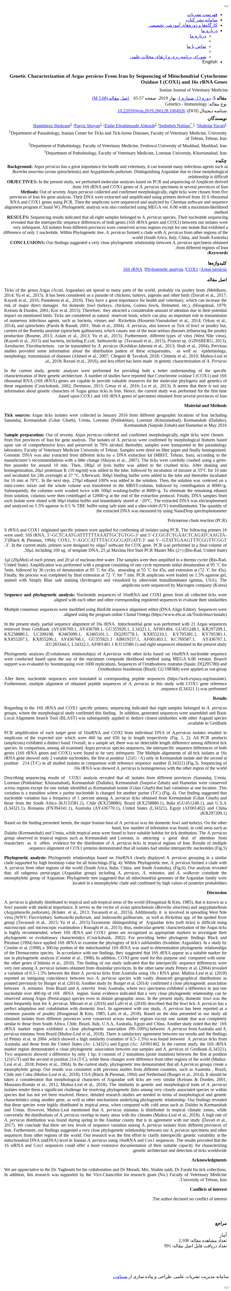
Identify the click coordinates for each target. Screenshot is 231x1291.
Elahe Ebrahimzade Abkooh (130, 125)
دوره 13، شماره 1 (194, 98)
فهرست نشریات (202, 14)
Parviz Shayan (87, 125)
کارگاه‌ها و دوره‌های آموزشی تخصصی (182, 25)
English (209, 61)
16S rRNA (133, 269)
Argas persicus (214, 269)
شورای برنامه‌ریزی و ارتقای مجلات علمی (168, 56)
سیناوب (120, 1276)
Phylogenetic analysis (164, 269)
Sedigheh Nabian (175, 125)
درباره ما (209, 30)
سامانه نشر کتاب (201, 19)
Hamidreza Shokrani (51, 125)
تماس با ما (196, 46)
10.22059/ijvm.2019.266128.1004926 (151, 110)
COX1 (192, 269)
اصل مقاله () (111, 98)
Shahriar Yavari (211, 125)
